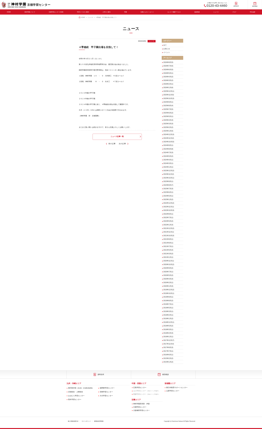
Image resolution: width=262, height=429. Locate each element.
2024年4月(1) (168, 160)
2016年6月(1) (168, 355)
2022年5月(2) (168, 221)
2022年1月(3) (168, 225)
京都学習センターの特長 (56, 12)
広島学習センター (139, 387)
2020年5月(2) (168, 275)
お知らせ (166, 49)
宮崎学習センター (106, 392)
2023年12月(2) (168, 170)
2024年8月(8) (168, 149)
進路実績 (197, 12)
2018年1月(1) (168, 336)
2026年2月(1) (168, 84)
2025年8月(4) (168, 105)
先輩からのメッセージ (147, 12)
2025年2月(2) (168, 127)
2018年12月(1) (168, 322)
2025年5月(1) (168, 116)
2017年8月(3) (168, 347)
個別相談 (165, 374)
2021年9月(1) (168, 239)
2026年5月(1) (168, 73)
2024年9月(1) (168, 145)
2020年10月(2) (168, 264)
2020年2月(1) (168, 282)
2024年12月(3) (168, 134)
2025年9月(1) (168, 102)
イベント (166, 52)
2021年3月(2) (168, 254)
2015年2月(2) (168, 358)
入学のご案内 (107, 12)
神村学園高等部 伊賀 (141, 404)
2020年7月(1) (168, 272)
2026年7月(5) (168, 66)
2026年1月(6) (168, 87)
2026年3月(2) (168, 80)
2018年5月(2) (168, 326)
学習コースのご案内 (83, 12)
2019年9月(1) (168, 297)
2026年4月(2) (168, 77)
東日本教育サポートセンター (176, 387)
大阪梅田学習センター (141, 410)
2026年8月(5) (168, 62)
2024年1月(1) (168, 167)
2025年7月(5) (168, 109)
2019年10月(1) (168, 293)
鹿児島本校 (81, 388)
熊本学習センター (74, 399)
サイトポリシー (86, 421)
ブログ (234, 12)
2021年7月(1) (168, 246)
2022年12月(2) (168, 203)
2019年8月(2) (168, 300)
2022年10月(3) (168, 210)
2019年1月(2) (168, 318)
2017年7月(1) (168, 351)
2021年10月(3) (168, 235)
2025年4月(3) (168, 120)
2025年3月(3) (168, 123)
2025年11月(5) (168, 95)
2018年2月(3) (168, 333)
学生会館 (252, 12)
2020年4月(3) (168, 279)
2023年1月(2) (168, 199)
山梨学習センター (172, 391)
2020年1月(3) (168, 286)
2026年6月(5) (168, 69)
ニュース (216, 12)
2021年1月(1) (168, 257)
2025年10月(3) (168, 98)
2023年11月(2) (168, 174)
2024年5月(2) (168, 156)
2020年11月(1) (168, 261)
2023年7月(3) (168, 188)
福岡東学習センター (107, 388)
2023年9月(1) (168, 181)
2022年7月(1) (168, 217)
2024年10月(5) (168, 142)
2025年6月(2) (168, 113)
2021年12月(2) (168, 228)
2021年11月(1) (168, 232)
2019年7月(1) (168, 304)
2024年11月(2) (168, 138)
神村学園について (29, 12)
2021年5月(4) (168, 250)
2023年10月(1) (168, 178)
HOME (9, 12)
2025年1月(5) (168, 131)
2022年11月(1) (168, 207)
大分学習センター (106, 396)
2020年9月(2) (168, 268)
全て (165, 45)
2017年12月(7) (168, 340)
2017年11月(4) (168, 344)
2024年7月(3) (168, 152)
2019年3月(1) (168, 311)
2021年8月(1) (168, 243)
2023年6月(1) (168, 192)
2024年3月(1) (168, 163)
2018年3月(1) (168, 329)
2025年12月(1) (168, 91)
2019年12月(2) (168, 290)
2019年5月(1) (168, 308)
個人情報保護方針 (73, 421)
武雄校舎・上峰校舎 (75, 392)
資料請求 (101, 374)
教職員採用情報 (98, 421)
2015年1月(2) (168, 362)
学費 (125, 12)
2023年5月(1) (168, 196)
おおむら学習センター (76, 396)
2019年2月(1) (168, 315)
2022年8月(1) (168, 214)
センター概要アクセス (174, 12)
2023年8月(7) (168, 185)
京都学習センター (38, 4)
